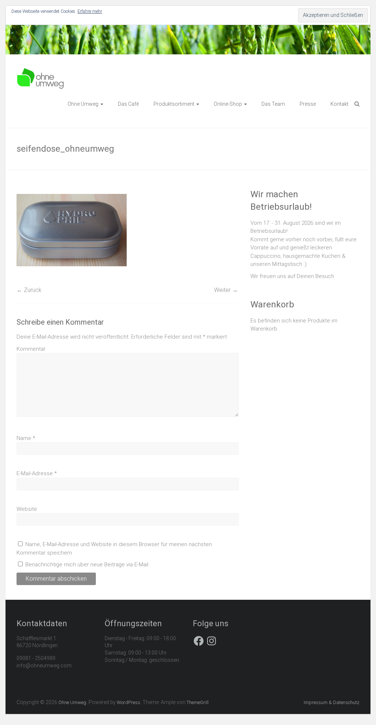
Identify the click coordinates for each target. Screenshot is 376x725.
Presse (308, 104)
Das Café (128, 104)
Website (27, 509)
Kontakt (339, 104)
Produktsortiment (173, 104)
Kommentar (31, 349)
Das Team (273, 104)
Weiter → (226, 289)
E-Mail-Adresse (37, 473)
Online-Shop (228, 104)
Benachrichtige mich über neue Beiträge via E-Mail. (87, 564)
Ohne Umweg (83, 104)
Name (26, 438)
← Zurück (29, 289)
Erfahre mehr (89, 11)
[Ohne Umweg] (41, 71)
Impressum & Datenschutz (331, 702)
